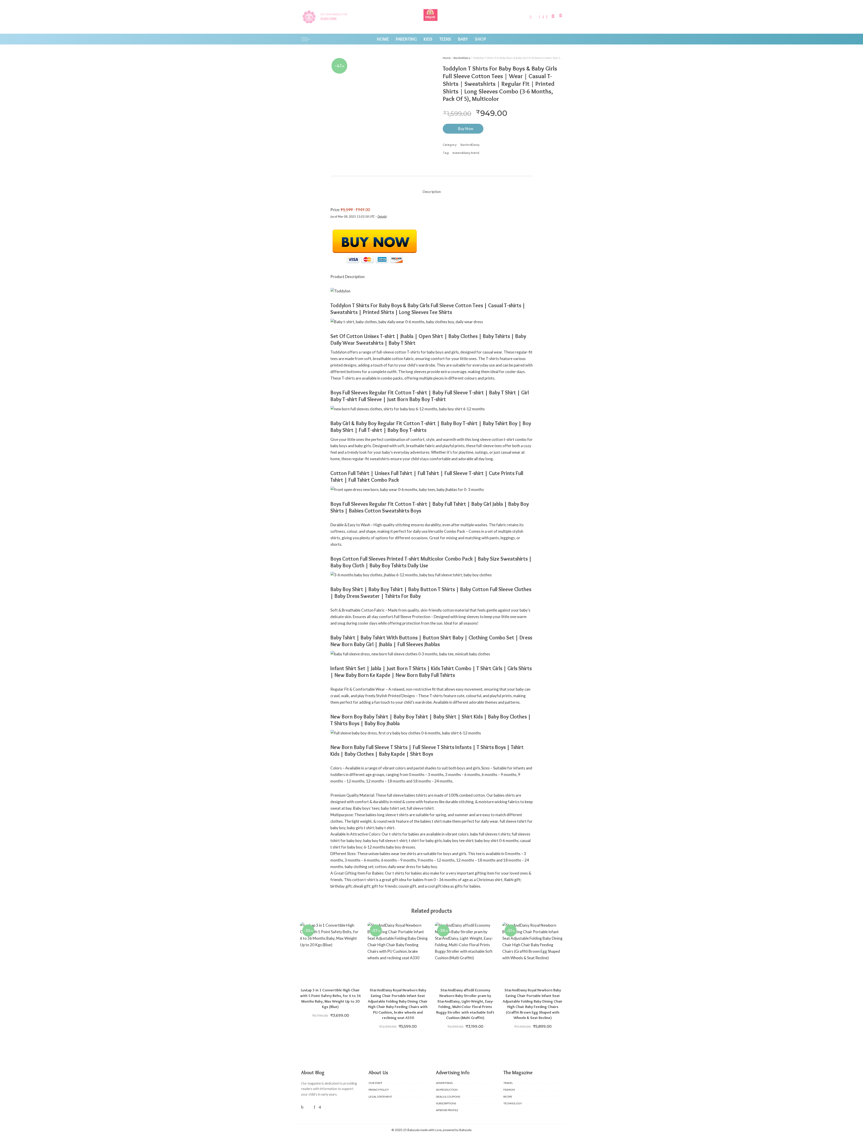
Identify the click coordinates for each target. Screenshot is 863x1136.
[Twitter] (535, 16)
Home (447, 58)
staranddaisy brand (465, 153)
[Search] (559, 39)
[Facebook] (531, 16)
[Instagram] (543, 16)
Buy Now (465, 128)
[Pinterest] (539, 16)
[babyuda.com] (431, 16)
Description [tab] (432, 191)
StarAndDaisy (461, 58)
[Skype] (547, 16)
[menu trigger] (308, 39)
